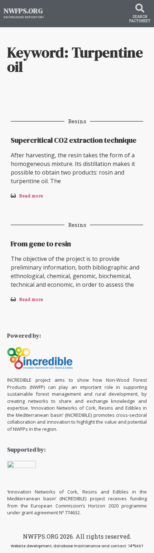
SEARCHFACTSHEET (139, 18)
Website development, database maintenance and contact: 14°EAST (77, 546)
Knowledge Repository (24, 17)
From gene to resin (41, 244)
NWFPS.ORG (23, 11)
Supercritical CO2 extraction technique (73, 140)
